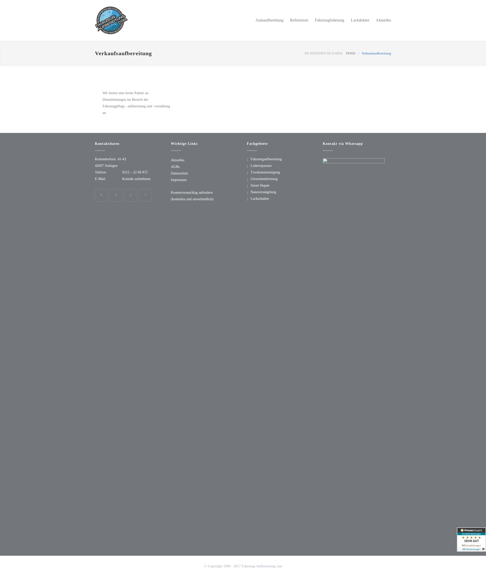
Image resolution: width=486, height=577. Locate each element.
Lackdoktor (360, 20)
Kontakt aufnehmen (136, 179)
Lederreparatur (261, 166)
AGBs (175, 167)
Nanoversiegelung (263, 192)
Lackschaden (260, 199)
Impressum (179, 180)
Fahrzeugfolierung (329, 20)
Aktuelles (383, 20)
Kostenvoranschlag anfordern (192, 192)
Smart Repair (260, 185)
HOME (351, 53)
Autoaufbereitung (269, 20)
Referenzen (299, 20)
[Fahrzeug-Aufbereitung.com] (142, 20)
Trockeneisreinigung (265, 172)
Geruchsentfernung (264, 179)
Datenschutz (179, 173)
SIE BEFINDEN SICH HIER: (324, 53)
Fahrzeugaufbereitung (266, 159)
